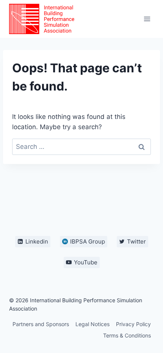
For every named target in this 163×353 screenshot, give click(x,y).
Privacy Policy (133, 324)
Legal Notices (92, 324)
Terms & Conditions (127, 335)
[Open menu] (147, 19)
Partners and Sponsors (41, 324)
